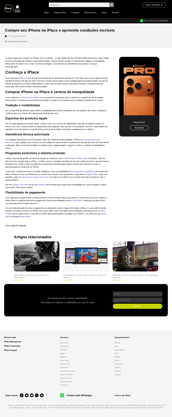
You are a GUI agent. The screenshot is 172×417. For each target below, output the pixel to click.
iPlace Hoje (69, 158)
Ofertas (118, 367)
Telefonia (63, 385)
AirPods (118, 357)
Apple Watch (120, 350)
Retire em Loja (66, 378)
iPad (116, 353)
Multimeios (64, 367)
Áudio (117, 360)
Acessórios (119, 364)
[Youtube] (32, 395)
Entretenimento (90, 12)
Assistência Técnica (68, 371)
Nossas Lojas (10, 337)
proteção (41, 185)
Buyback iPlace (92, 174)
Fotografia (75, 12)
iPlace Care (18, 185)
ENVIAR (137, 306)
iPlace (22, 78)
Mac (116, 346)
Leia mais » (18, 280)
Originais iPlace (60, 12)
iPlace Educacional (12, 342)
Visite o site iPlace (123, 395)
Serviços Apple (66, 382)
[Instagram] (22, 395)
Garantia (63, 350)
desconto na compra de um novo (35, 177)
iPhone (117, 343)
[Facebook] (27, 395)
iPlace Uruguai (10, 350)
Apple (46, 12)
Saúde (104, 12)
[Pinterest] (42, 395)
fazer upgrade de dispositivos (83, 171)
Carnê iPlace (77, 200)
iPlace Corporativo (12, 346)
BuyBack (63, 357)
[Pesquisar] (111, 5)
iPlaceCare (64, 343)
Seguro (63, 353)
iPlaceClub (64, 346)
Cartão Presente (66, 374)
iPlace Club (82, 158)
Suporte (118, 374)
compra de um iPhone (30, 97)
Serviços (115, 12)
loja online (26, 216)
